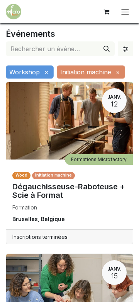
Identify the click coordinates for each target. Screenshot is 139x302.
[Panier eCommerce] (106, 11)
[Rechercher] (106, 48)
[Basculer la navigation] (125, 11)
